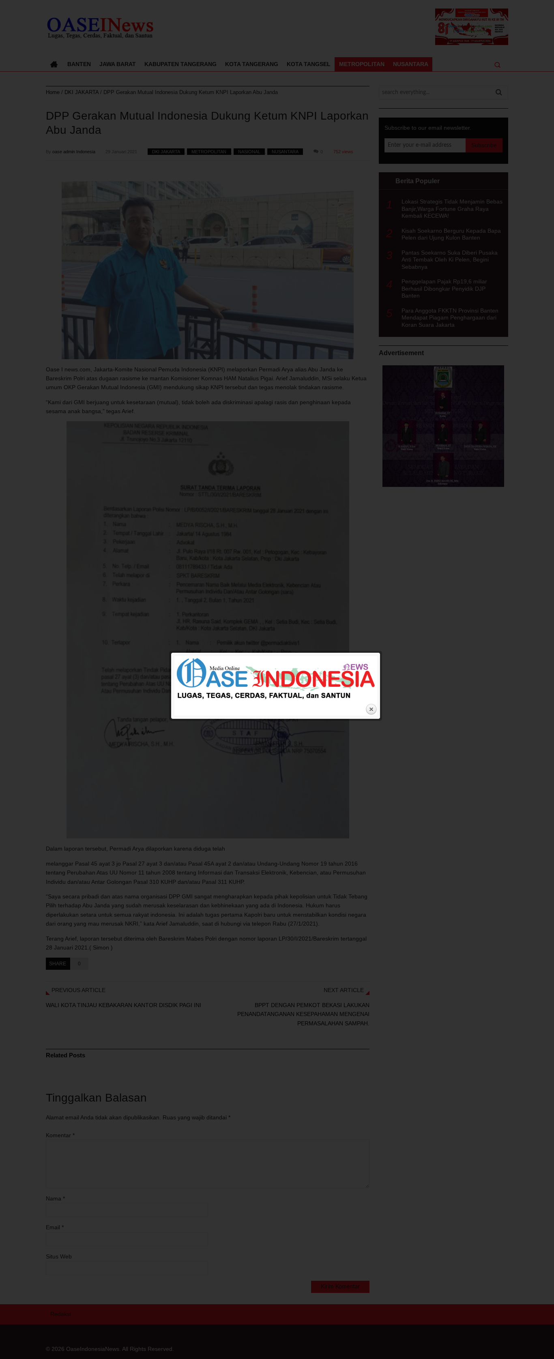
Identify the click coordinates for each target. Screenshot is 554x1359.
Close (371, 709)
